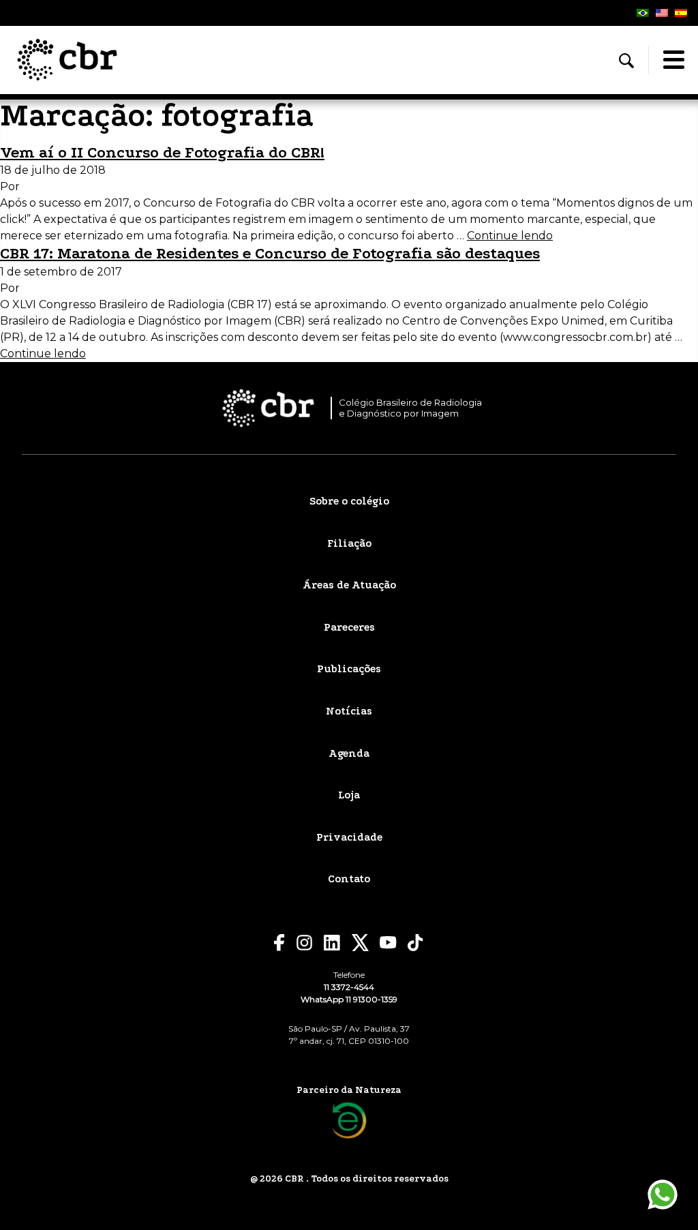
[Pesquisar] (626, 61)
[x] (360, 942)
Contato (349, 879)
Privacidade (349, 837)
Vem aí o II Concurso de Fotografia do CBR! (162, 152)
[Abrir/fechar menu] (673, 60)
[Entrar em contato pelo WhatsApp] (662, 1194)
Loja (349, 795)
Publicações (349, 669)
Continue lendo (510, 235)
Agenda (349, 753)
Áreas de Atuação (349, 585)
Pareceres (349, 627)
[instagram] (304, 942)
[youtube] (388, 942)
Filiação (349, 543)
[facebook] (279, 942)
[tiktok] (416, 942)
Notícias (349, 711)
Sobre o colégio (349, 501)
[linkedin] (332, 943)
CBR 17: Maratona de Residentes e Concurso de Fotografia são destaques (270, 253)
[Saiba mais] (349, 1120)
